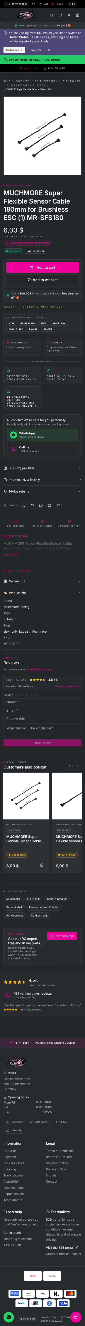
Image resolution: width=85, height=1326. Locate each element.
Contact (51, 1181)
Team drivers (12, 1200)
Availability (11, 1181)
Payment (9, 1157)
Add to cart (46, 267)
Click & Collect (13, 1163)
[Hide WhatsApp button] (17, 1320)
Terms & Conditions (59, 1151)
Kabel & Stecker (57, 898)
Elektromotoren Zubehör (26, 85)
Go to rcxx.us (14, 50)
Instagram (41, 1122)
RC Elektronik (46, 81)
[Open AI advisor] (76, 1317)
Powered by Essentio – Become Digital (57, 1319)
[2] (22, 695)
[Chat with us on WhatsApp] (8, 1317)
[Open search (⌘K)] (51, 15)
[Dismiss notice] (49, 50)
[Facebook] (23, 505)
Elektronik (71, 81)
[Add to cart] (42, 865)
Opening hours (13, 1187)
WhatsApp (17, 1130)
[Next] (78, 766)
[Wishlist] (60, 15)
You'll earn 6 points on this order (29, 242)
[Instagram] (49, 505)
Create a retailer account (63, 1254)
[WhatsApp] (40, 505)
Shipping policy (57, 1163)
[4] (31, 695)
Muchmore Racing (19, 824)
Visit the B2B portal (59, 1247)
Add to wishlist (45, 280)
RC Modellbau (15, 915)
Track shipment (14, 1175)
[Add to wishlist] (44, 777)
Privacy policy (56, 1169)
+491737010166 (14, 1245)
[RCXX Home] (27, 15)
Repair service (13, 1194)
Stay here (36, 50)
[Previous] (69, 766)
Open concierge (64, 936)
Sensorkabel (14, 907)
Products (23, 81)
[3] (27, 695)
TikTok (63, 1122)
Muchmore (13, 898)
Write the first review (39, 669)
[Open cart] (78, 15)
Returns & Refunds (59, 1157)
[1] (17, 695)
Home (6, 81)
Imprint (51, 1175)
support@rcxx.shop (17, 1239)
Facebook (17, 1122)
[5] (36, 695)
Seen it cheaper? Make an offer (37, 306)
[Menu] (7, 15)
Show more (11, 555)
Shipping (9, 1169)
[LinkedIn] (32, 505)
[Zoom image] (42, 136)
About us (9, 1151)
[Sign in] (69, 15)
